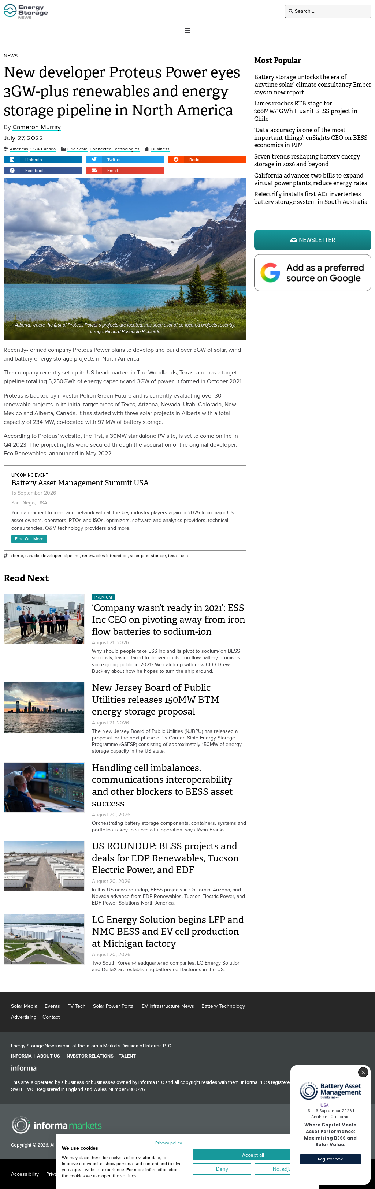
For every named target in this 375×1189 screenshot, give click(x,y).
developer (51, 556)
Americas (19, 149)
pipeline (72, 556)
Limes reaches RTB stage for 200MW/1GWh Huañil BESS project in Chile (305, 111)
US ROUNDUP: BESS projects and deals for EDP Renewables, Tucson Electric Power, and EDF (165, 858)
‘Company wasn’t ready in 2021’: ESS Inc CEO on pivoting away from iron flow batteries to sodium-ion (168, 619)
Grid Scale (77, 149)
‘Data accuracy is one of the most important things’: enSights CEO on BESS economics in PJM (310, 137)
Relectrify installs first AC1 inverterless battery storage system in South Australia (311, 198)
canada (32, 556)
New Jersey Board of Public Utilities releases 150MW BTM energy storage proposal (155, 699)
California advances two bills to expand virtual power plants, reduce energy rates (310, 179)
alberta (16, 556)
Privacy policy (168, 1143)
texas (173, 556)
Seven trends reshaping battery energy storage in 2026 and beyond (307, 160)
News (11, 56)
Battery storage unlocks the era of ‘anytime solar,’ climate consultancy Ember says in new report (312, 84)
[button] (43, 159)
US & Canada (43, 149)
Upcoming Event (29, 475)
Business (160, 149)
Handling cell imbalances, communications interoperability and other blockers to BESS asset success (162, 785)
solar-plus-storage (148, 556)
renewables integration (105, 556)
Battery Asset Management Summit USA (80, 483)
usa (184, 556)
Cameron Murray (36, 127)
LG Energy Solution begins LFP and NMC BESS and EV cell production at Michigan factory (168, 931)
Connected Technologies (115, 149)
